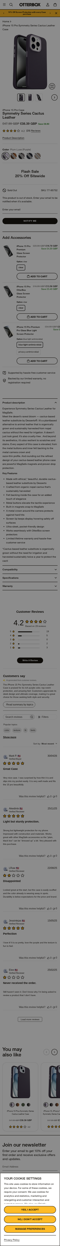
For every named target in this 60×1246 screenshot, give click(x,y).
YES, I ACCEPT (30, 1209)
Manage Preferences (30, 1228)
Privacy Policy (12, 1239)
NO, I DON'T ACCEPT (30, 1219)
